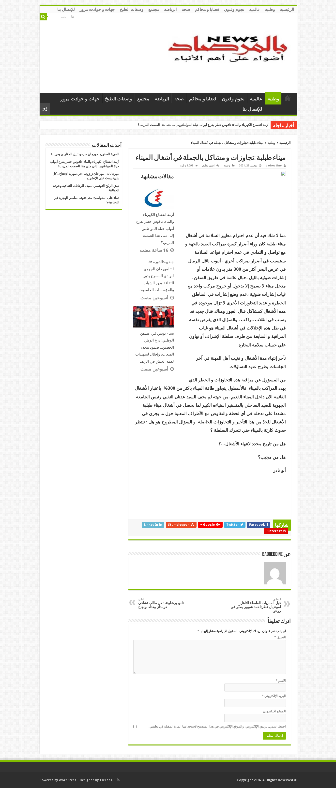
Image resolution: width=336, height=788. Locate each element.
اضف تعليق (208, 165)
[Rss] (73, 17)
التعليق (280, 637)
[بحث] (43, 16)
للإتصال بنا (66, 9)
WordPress (67, 780)
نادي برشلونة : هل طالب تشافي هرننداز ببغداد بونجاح (161, 603)
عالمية (254, 9)
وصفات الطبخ (131, 9)
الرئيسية (287, 9)
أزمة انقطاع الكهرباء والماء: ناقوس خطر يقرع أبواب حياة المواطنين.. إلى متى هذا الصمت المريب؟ (203, 125)
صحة (186, 9)
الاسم (281, 681)
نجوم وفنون (234, 9)
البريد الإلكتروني (274, 696)
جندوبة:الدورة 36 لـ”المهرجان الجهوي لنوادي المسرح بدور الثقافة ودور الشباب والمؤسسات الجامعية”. (156, 276)
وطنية (270, 9)
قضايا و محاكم (207, 9)
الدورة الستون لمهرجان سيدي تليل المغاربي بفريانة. (84, 154)
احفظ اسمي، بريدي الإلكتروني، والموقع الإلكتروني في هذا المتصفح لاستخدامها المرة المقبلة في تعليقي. (217, 726)
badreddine (274, 165)
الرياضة (170, 9)
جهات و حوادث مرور (97, 9)
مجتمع (153, 9)
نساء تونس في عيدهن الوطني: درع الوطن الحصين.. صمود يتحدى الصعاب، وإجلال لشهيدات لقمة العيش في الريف (154, 347)
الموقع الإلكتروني (274, 711)
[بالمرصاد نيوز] (230, 52)
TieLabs (106, 780)
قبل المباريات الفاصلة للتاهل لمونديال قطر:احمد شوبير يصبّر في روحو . (256, 605)
